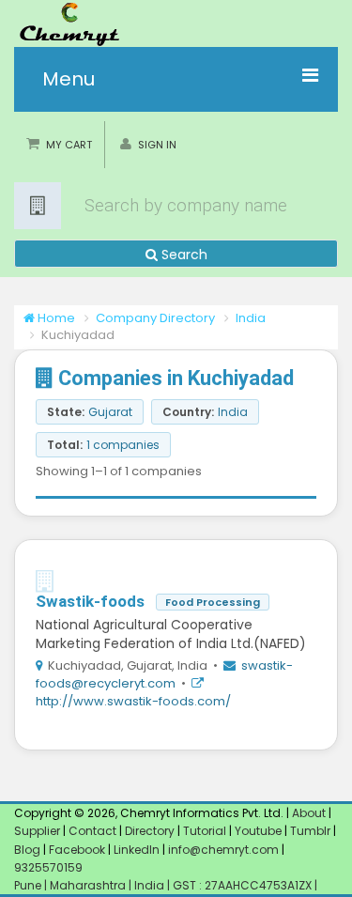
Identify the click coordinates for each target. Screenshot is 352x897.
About (309, 813)
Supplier (37, 831)
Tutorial (204, 831)
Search (182, 254)
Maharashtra (89, 885)
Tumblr (310, 831)
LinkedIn (138, 850)
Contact (94, 831)
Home (55, 318)
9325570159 (48, 867)
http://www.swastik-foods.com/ (133, 701)
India (251, 318)
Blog (27, 850)
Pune (29, 885)
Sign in (157, 144)
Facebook (77, 850)
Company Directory (155, 318)
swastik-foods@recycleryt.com (164, 674)
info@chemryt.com (223, 850)
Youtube (258, 831)
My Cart (69, 144)
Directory (151, 831)
